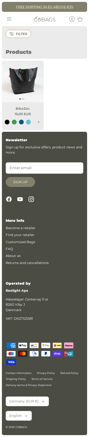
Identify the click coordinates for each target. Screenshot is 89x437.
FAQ (9, 249)
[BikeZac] (23, 81)
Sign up (20, 182)
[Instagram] (31, 199)
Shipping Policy (16, 379)
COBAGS (21, 427)
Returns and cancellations (27, 263)
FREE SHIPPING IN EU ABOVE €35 (44, 7)
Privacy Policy (46, 373)
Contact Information (19, 373)
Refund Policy (69, 373)
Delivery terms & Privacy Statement (29, 385)
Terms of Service (42, 379)
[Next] (38, 122)
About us (13, 256)
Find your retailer (20, 235)
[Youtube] (20, 199)
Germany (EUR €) (24, 401)
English (15, 416)
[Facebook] (8, 199)
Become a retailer (20, 228)
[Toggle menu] (9, 19)
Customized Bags (20, 242)
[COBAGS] (44, 19)
